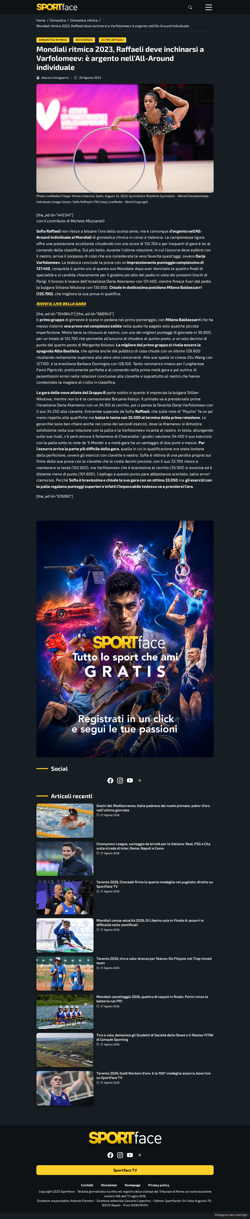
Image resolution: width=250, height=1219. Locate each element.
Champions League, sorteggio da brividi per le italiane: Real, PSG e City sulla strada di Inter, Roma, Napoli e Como (153, 846)
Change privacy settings (231, 1214)
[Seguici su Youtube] (130, 780)
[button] (190, 7)
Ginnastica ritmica (53, 39)
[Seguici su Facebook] (110, 780)
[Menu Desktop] (209, 7)
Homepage (132, 1185)
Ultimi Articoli (112, 39)
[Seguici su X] (140, 780)
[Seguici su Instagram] (120, 780)
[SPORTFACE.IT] (56, 6)
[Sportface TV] (125, 639)
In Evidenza (84, 39)
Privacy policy (158, 1185)
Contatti (87, 1185)
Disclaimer (109, 1185)
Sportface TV (125, 1170)
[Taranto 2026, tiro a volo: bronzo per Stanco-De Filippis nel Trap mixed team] (65, 973)
